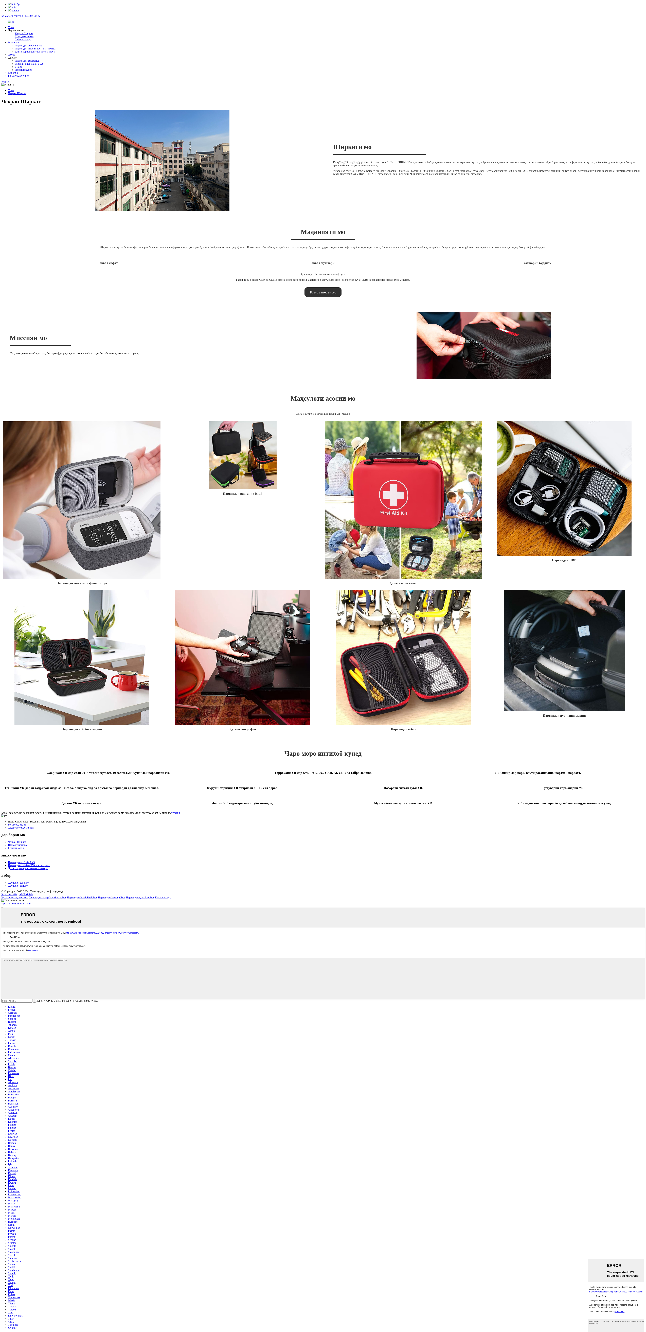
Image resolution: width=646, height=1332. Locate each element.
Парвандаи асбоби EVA (28, 45)
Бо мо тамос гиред (18, 75)
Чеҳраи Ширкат (24, 33)
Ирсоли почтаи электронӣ (16, 903)
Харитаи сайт (9, 894)
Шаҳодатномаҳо (24, 36)
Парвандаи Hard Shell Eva (82, 897)
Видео (18, 66)
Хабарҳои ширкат (18, 882)
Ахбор (11, 54)
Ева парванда (163, 897)
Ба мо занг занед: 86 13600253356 (20, 15)
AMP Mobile (26, 894)
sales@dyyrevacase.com (21, 827)
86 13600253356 (17, 824)
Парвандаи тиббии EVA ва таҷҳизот (35, 48)
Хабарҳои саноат (18, 885)
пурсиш (175, 812)
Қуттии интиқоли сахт (14, 897)
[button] (323, 292)
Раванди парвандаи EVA (29, 63)
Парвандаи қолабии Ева (140, 897)
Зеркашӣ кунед (23, 69)
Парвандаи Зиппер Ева (111, 897)
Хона (11, 27)
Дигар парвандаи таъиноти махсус (35, 51)
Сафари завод (22, 39)
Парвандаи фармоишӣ (27, 60)
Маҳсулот (13, 42)
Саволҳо (13, 72)
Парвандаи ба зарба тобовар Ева (47, 897)
